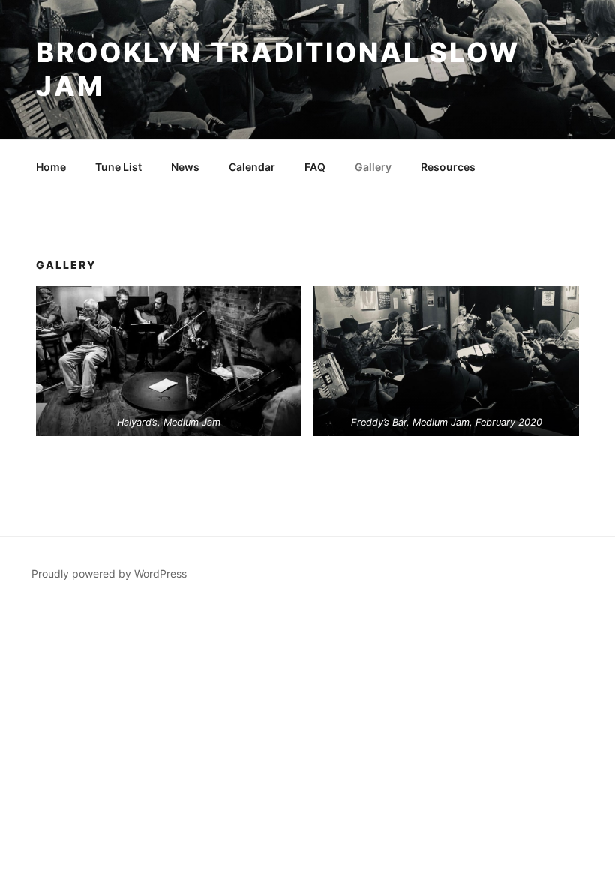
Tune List (118, 166)
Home (51, 166)
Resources (448, 166)
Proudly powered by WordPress (109, 573)
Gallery (373, 166)
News (185, 166)
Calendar (252, 166)
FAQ (315, 166)
